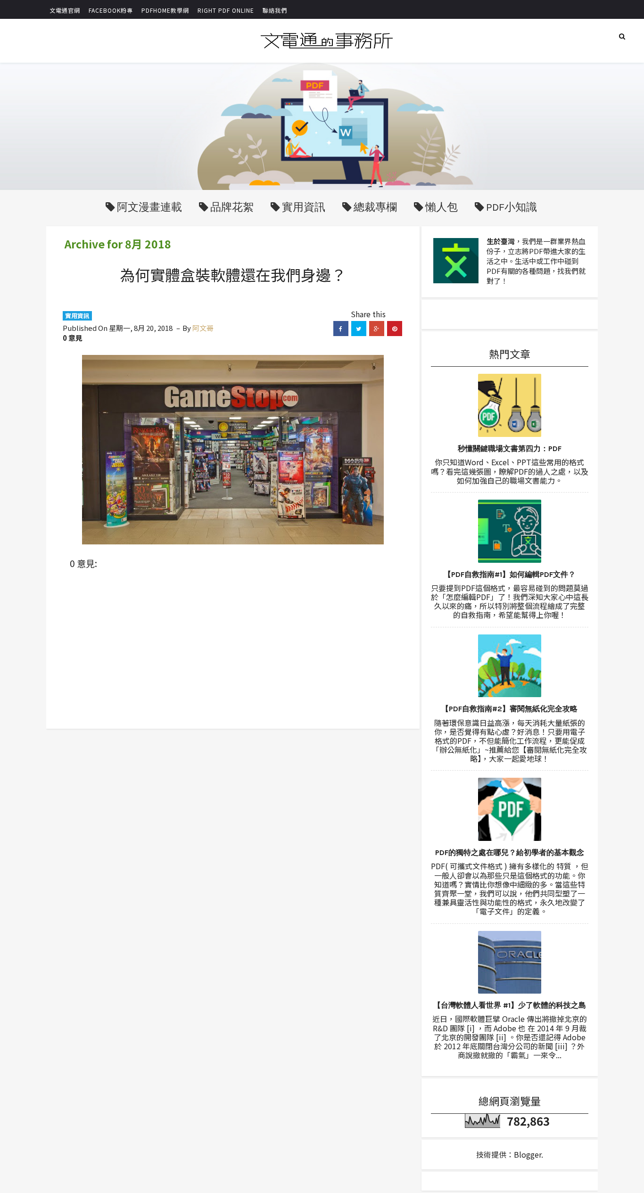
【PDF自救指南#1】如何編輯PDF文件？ (510, 574)
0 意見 (73, 338)
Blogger (527, 1154)
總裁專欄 (375, 207)
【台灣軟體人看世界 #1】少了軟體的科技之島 (509, 1005)
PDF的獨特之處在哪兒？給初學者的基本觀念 (509, 852)
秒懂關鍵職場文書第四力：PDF (509, 448)
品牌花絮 (232, 207)
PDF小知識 (511, 207)
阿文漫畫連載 (149, 207)
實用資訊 (303, 207)
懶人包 (441, 207)
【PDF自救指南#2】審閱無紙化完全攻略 (509, 708)
